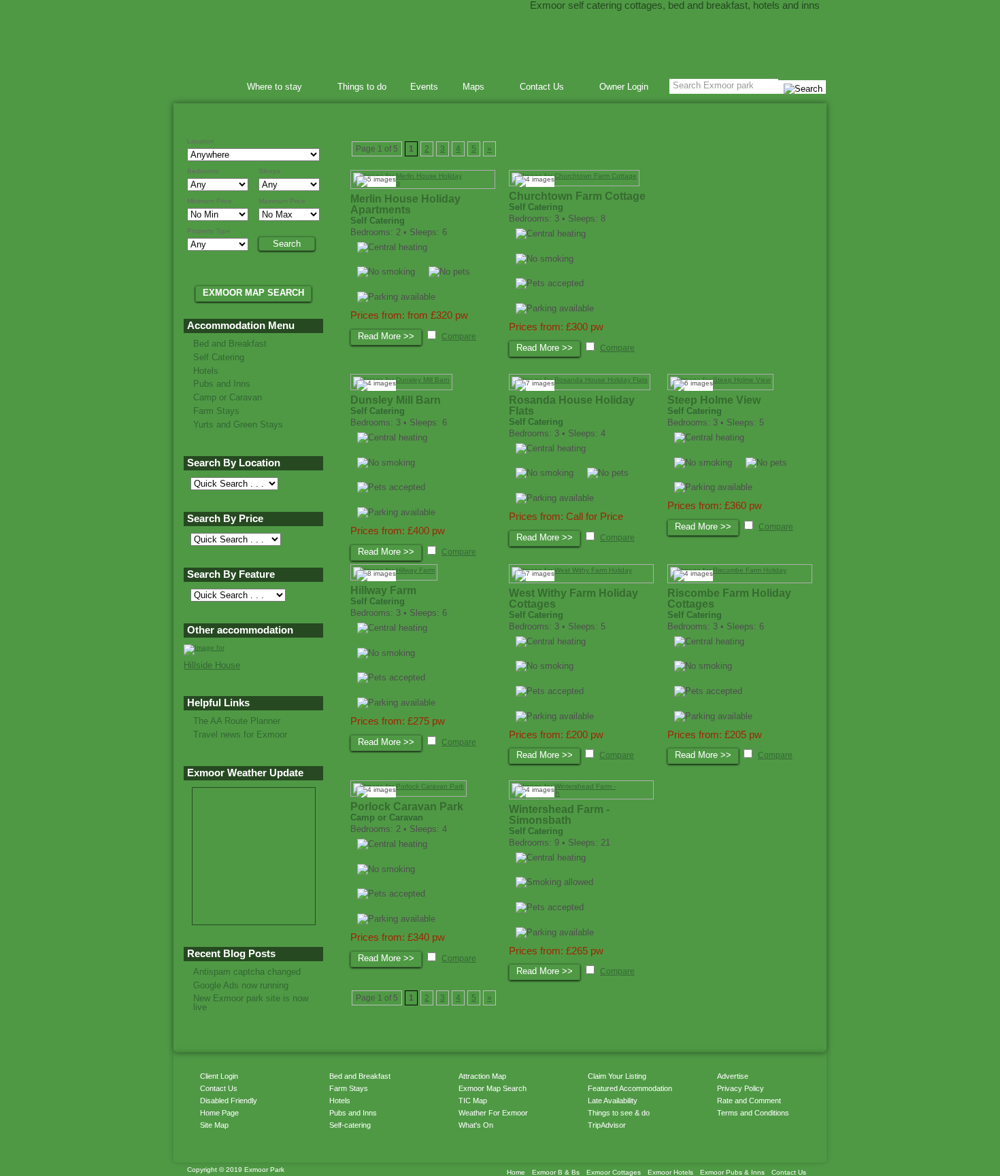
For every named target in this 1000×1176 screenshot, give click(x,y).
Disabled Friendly (228, 1100)
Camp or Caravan (227, 397)
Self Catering (218, 357)
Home (212, 87)
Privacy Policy (740, 1088)
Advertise (732, 1076)
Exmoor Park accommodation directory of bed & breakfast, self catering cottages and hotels (500, 41)
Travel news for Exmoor (240, 734)
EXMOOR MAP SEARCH (253, 293)
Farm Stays (216, 411)
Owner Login (623, 87)
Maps (469, 89)
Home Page (219, 1113)
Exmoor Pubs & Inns (732, 1172)
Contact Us (537, 89)
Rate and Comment (749, 1100)
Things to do (361, 87)
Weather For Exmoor (493, 1113)
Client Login (219, 1076)
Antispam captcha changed (247, 972)
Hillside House (212, 665)
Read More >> (386, 336)
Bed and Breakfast (230, 344)
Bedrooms (203, 171)
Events (424, 87)
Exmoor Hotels (670, 1172)
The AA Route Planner (236, 721)
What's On (476, 1125)
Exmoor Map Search (493, 1088)
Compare (458, 336)
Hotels (205, 371)
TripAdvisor (607, 1125)
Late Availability (612, 1100)
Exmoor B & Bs (556, 1172)
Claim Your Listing (617, 1076)
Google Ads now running (240, 985)
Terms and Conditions (753, 1113)
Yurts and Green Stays (238, 424)
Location (200, 141)
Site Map (214, 1125)
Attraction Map (482, 1076)
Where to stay (270, 89)
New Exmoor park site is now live (250, 1002)
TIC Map (473, 1100)
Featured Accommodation (630, 1088)
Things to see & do (619, 1113)
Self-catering (350, 1125)
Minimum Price (209, 201)
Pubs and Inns (221, 384)
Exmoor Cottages (613, 1172)
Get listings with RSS (711, 1138)
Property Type (209, 231)
